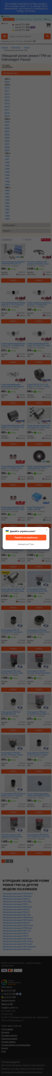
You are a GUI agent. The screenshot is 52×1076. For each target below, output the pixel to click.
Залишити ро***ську (26, 544)
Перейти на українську (26, 537)
